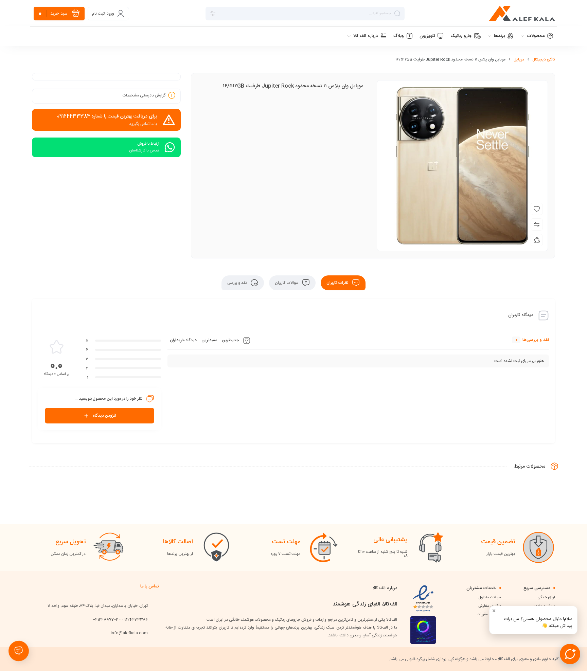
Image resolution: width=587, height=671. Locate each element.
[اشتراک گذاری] (537, 240)
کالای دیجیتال (543, 59)
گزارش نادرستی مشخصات (144, 95)
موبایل (519, 59)
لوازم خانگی (546, 598)
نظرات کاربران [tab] (338, 282)
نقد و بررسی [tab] (237, 282)
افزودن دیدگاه (104, 415)
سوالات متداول (490, 598)
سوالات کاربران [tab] (287, 282)
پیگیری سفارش (489, 606)
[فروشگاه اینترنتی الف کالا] (522, 13)
